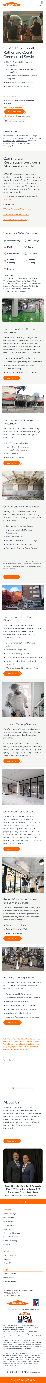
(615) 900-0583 (14, 112)
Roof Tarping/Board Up (20, 289)
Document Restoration (12, 286)
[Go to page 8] (30, 1088)
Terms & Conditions (10, 1274)
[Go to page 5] (23, 1088)
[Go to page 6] (25, 1088)
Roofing (6, 1244)
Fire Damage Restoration (16, 214)
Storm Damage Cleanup (15, 219)
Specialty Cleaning (10, 1237)
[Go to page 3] (18, 1088)
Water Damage (9, 1214)
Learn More (11, 378)
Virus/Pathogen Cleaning (13, 281)
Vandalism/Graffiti (10, 291)
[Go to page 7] (28, 1088)
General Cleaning (10, 1241)
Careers (6, 1259)
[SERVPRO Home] (11, 4)
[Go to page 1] (13, 1088)
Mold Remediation (10, 1221)
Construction (8, 1229)
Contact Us (7, 1263)
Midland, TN (31, 143)
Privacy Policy (8, 1278)
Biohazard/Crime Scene (27, 278)
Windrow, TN (8, 146)
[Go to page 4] (20, 1088)
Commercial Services (11, 1233)
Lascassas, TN (34, 138)
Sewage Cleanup (10, 278)
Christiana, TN (21, 141)
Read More (11, 1141)
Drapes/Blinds (27, 286)
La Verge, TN (35, 136)
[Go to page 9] (33, 1088)
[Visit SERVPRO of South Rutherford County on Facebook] (25, 1202)
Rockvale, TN (8, 143)
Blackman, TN (8, 138)
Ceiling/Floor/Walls (34, 283)
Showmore (7, 199)
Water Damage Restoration (17, 209)
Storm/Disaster (9, 1225)
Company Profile (9, 1255)
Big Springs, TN (21, 138)
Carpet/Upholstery (18, 283)
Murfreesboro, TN (10, 136)
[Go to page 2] (15, 1088)
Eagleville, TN (20, 143)
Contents (22, 291)
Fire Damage (8, 1218)
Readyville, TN (9, 141)
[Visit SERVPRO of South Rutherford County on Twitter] (21, 1202)
